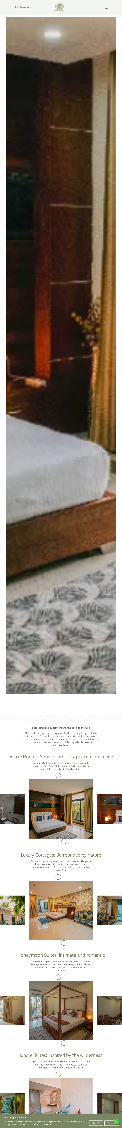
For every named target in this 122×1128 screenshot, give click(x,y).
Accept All (112, 1123)
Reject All (96, 1123)
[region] (61, 1121)
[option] (61, 809)
